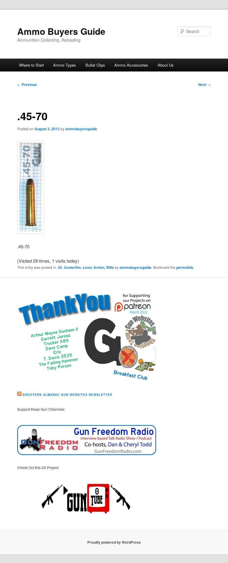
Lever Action (93, 267)
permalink (184, 267)
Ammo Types (64, 65)
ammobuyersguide (81, 128)
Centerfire (72, 267)
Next (204, 84)
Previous (27, 84)
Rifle (110, 267)
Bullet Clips (95, 65)
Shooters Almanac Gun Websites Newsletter (67, 395)
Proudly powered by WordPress (114, 542)
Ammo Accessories (131, 65)
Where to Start (31, 65)
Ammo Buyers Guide (61, 31)
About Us (166, 65)
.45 (59, 267)
